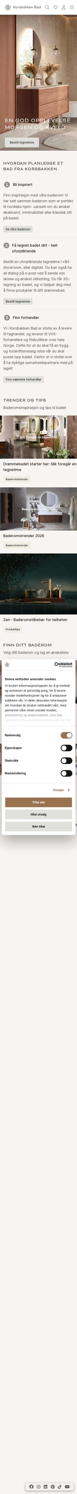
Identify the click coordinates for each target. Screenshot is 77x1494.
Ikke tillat (38, 826)
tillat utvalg (38, 814)
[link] (55, 7)
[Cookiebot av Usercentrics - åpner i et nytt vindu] (54, 664)
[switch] (66, 748)
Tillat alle (38, 802)
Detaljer (58, 790)
